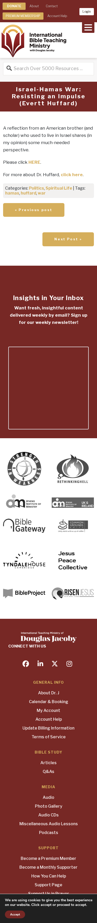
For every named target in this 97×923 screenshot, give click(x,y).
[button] (88, 27)
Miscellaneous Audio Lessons (48, 823)
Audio (48, 797)
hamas (12, 193)
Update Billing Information (48, 728)
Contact (52, 6)
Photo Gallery (48, 806)
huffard (28, 193)
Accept (15, 914)
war (42, 193)
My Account (48, 710)
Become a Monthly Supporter (48, 867)
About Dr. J (48, 692)
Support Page (48, 884)
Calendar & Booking (48, 701)
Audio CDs (48, 815)
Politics (36, 188)
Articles (48, 762)
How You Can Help (48, 876)
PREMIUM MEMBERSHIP (23, 16)
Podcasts (48, 832)
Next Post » (68, 239)
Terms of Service (49, 736)
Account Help (57, 16)
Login (87, 11)
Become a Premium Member (48, 858)
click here (72, 174)
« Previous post (34, 210)
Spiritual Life (59, 188)
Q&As (48, 771)
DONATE (14, 6)
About (34, 6)
